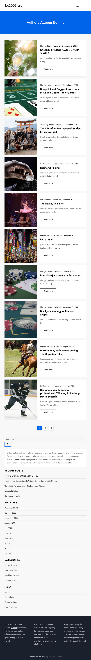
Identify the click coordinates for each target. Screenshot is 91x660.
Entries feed (9, 597)
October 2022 (10, 513)
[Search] (8, 444)
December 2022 (11, 507)
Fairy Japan (46, 239)
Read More (48, 69)
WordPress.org (11, 607)
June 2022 (9, 533)
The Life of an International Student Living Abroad (60, 130)
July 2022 (8, 528)
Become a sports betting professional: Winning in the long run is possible (60, 393)
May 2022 (9, 538)
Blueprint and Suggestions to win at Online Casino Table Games (59, 90)
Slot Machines (45, 46)
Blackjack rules (46, 85)
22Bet (14, 627)
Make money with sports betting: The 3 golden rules (59, 352)
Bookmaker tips (46, 163)
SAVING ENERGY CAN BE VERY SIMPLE (60, 51)
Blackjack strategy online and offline (57, 313)
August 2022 (10, 523)
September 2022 (11, 518)
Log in (7, 592)
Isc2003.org (13, 5)
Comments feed (11, 602)
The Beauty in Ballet (51, 203)
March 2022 (9, 548)
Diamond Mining (50, 168)
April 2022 (9, 543)
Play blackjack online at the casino (60, 275)
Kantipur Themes (55, 656)
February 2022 (10, 553)
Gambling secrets (47, 124)
